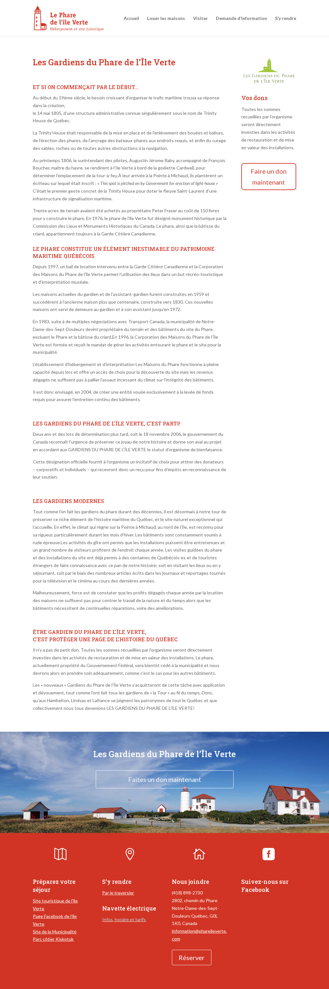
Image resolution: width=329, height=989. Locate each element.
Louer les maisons (166, 18)
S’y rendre (285, 18)
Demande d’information (241, 18)
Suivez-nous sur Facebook (265, 885)
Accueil (131, 18)
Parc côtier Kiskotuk (53, 939)
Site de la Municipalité (54, 931)
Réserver (192, 957)
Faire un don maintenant (269, 176)
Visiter (200, 18)
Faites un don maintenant (164, 779)
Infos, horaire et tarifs (124, 919)
